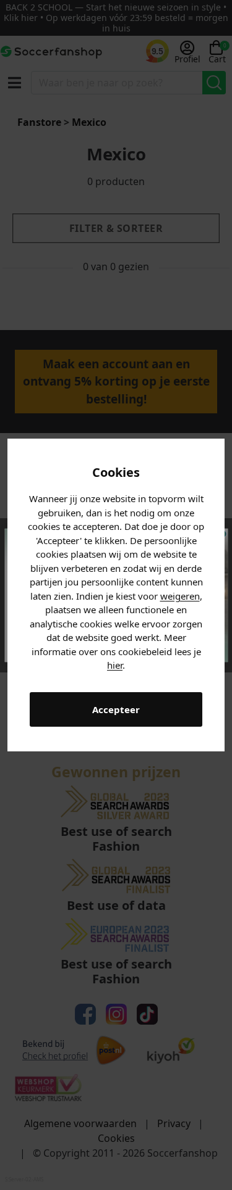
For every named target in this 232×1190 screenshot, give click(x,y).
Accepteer (116, 709)
